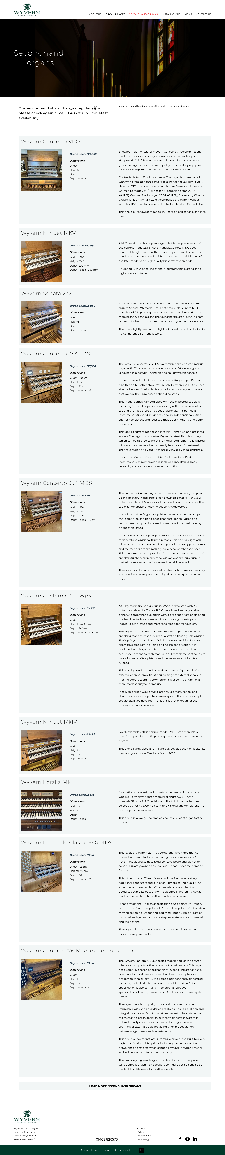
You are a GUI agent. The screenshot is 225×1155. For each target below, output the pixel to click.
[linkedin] (195, 1139)
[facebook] (180, 1139)
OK (141, 1150)
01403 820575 (107, 1139)
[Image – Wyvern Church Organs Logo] (27, 1111)
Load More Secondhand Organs (115, 1086)
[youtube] (187, 1139)
